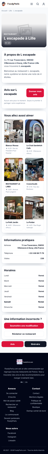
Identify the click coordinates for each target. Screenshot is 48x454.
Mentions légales (36, 397)
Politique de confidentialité (36, 402)
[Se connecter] (43, 4)
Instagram (12, 437)
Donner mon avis (35, 93)
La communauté (12, 414)
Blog (12, 411)
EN (26, 382)
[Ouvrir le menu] (31, 4)
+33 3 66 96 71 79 (36, 253)
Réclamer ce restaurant (24, 334)
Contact (36, 393)
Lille (10, 11)
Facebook (12, 433)
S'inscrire (12, 397)
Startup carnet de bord (36, 411)
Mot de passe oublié (11, 401)
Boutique (36, 407)
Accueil (4, 11)
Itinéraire (35, 344)
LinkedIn (11, 440)
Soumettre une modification (24, 325)
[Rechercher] (37, 4)
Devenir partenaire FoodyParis (12, 419)
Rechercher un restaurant (12, 405)
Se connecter (11, 393)
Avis (12, 344)
